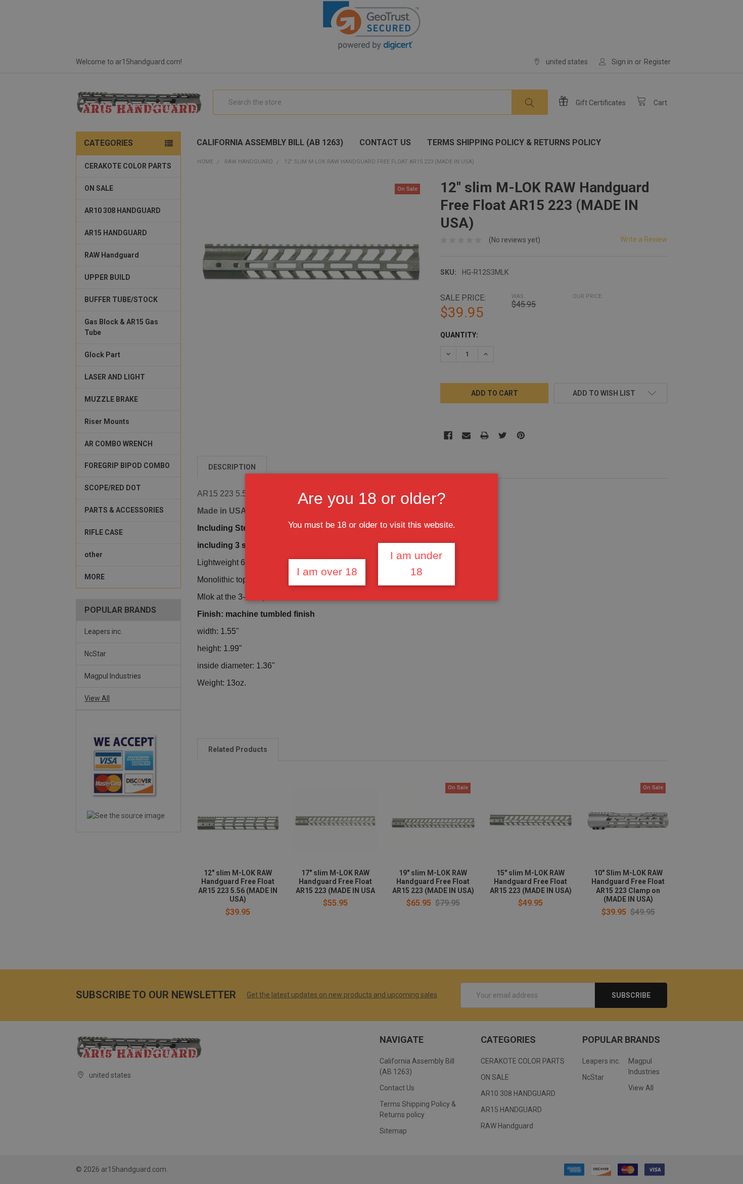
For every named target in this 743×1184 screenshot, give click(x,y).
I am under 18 (416, 563)
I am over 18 (327, 572)
